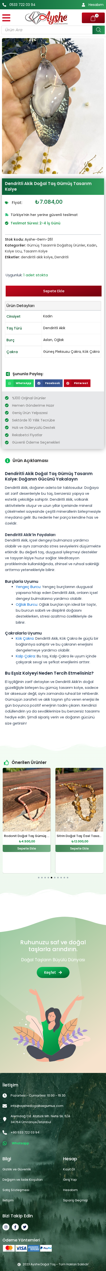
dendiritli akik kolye (37, 257)
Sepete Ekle (53, 291)
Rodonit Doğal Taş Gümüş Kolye (30, 836)
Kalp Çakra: (26, 656)
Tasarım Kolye (35, 251)
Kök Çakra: (25, 638)
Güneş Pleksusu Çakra (62, 351)
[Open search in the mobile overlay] (53, 30)
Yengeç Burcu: (28, 586)
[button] (20, 383)
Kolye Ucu (13, 251)
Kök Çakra (91, 351)
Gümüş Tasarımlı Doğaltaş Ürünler (56, 245)
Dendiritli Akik (54, 328)
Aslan (47, 339)
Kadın (91, 245)
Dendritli (61, 257)
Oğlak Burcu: (27, 604)
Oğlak (59, 339)
